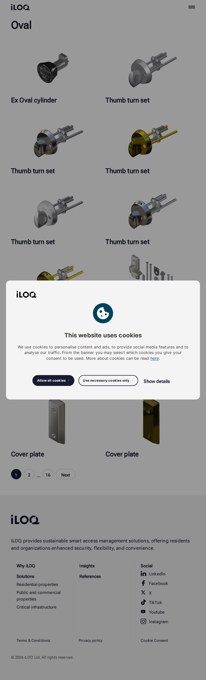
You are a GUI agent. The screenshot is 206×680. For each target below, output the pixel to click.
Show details (157, 381)
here (154, 358)
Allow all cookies (51, 380)
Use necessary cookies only (106, 380)
